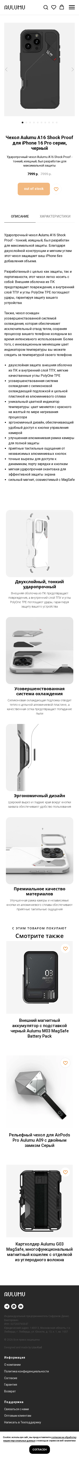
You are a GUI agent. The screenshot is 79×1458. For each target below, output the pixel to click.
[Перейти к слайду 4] (34, 122)
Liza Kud (37, 1347)
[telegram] (6, 1306)
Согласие (10, 1378)
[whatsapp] (13, 1306)
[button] (45, 7)
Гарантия (10, 1384)
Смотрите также (39, 936)
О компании (12, 1364)
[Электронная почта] (20, 1306)
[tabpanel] (39, 366)
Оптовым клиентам (17, 1415)
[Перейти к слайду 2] (26, 122)
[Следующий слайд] (73, 69)
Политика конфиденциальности (26, 1371)
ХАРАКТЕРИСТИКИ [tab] (55, 216)
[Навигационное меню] (72, 7)
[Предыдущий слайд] (6, 69)
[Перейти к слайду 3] (30, 122)
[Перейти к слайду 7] (45, 122)
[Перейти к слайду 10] (57, 122)
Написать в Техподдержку (22, 1422)
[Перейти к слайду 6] (41, 122)
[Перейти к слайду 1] (22, 122)
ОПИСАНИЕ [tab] (20, 216)
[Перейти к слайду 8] (49, 122)
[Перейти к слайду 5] (38, 122)
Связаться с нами (16, 1409)
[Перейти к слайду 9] (53, 122)
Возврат (10, 1391)
